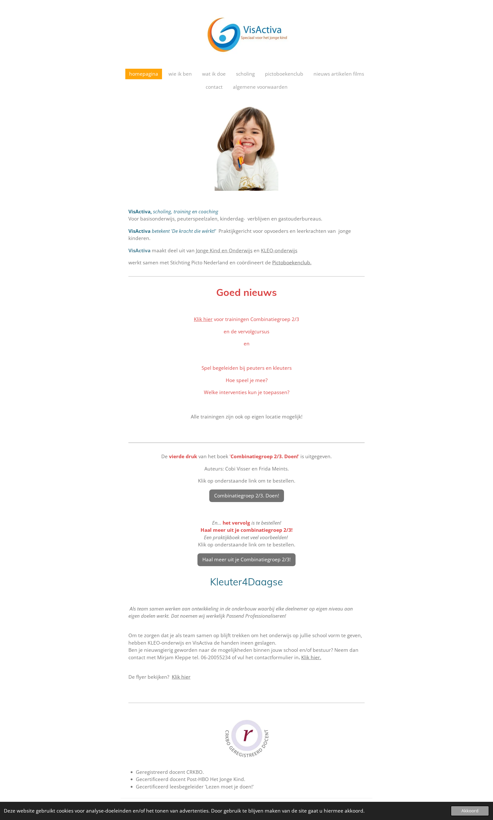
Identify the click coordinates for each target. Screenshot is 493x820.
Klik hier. (311, 657)
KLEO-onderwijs (279, 250)
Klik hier (203, 319)
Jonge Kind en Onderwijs (224, 250)
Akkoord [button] (469, 811)
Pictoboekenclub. (291, 262)
